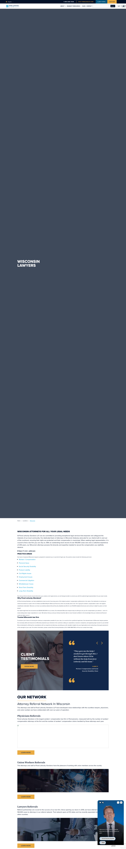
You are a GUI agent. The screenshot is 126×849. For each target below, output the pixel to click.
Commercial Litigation (26, 580)
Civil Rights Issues (25, 573)
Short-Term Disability (26, 587)
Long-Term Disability (26, 591)
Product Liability (24, 570)
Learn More (26, 752)
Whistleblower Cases (26, 584)
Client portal (101, 1)
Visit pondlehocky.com (85, 1)
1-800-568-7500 (69, 2)
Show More (29, 666)
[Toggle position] (118, 802)
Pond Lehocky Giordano (25, 601)
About (62, 6)
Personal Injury (24, 563)
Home (18, 521)
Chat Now (112, 1)
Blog (84, 6)
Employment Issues (25, 577)
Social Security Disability (27, 566)
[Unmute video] (100, 802)
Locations (25, 521)
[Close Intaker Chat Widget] (121, 802)
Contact (89, 6)
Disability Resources (73, 6)
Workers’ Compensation (27, 559)
